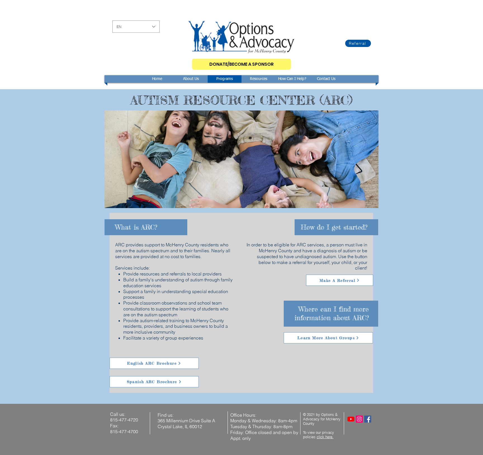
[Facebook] (367, 419)
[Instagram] (359, 419)
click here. (325, 437)
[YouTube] (350, 419)
